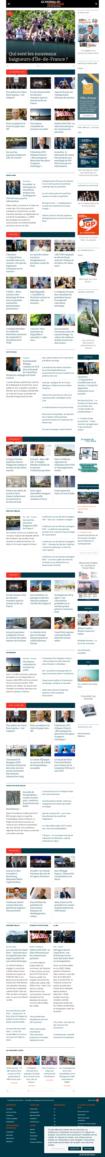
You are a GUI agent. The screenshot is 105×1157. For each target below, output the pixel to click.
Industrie (60, 947)
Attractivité (26, 658)
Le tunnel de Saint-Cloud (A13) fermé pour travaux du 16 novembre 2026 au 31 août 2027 (64, 765)
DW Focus (52, 4)
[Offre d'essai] (88, 96)
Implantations (10, 1122)
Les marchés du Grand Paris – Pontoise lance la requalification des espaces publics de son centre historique (17, 955)
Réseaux (33, 1132)
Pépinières (9, 1141)
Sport (28, 517)
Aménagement (14, 439)
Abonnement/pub (84, 733)
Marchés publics (13, 925)
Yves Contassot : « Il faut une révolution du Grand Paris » (49, 1072)
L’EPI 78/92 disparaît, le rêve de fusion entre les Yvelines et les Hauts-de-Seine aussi (64, 260)
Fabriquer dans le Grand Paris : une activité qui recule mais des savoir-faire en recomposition (63, 955)
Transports (13, 575)
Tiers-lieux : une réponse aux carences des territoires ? (64, 1025)
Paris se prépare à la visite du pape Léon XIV (15, 126)
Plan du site (91, 1100)
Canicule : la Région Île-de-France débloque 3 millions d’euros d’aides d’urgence (57, 385)
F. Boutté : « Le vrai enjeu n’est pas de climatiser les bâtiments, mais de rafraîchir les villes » (57, 838)
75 (54, 1109)
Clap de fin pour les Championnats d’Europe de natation (64, 95)
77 (54, 1112)
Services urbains (13, 511)
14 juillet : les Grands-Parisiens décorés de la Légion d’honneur (40, 874)
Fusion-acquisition (11, 1118)
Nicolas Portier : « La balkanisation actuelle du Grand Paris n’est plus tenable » (56, 206)
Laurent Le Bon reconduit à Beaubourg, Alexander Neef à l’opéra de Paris (14, 876)
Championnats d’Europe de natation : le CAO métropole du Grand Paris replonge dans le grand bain (58, 184)
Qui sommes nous (83, 1111)
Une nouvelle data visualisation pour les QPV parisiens (39, 1019)
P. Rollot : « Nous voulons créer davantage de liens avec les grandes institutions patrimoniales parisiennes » (15, 300)
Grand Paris (11, 175)
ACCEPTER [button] (74, 1148)
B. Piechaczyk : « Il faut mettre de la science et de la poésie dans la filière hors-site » (14, 1073)
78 (54, 1125)
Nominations (14, 851)
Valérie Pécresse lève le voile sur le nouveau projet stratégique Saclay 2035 (57, 398)
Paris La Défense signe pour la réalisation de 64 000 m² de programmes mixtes (64, 465)
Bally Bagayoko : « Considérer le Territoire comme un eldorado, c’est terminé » (40, 297)
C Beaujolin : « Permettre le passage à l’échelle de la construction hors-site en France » (32, 1075)
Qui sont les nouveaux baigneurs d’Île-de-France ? (16, 155)
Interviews (33, 1139)
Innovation (9, 1109)
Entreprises (11, 653)
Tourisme (34, 517)
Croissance (9, 1115)
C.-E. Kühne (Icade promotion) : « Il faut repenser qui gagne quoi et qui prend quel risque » (88, 424)
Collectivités (10, 1132)
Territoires (13, 234)
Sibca (80, 512)
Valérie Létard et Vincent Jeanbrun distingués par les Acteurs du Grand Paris (57, 218)
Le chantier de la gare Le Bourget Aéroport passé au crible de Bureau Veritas (39, 638)
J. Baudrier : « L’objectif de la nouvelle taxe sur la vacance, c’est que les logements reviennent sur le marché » (16, 263)
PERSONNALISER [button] (58, 1148)
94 (54, 1118)
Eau (10, 13)
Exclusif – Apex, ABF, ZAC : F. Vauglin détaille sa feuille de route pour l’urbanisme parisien (40, 465)
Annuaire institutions (36, 1142)
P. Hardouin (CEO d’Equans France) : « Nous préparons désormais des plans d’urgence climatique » (57, 661)
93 (54, 1115)
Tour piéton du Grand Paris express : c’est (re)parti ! (16, 95)
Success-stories (11, 1112)
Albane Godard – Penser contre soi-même (86, 631)
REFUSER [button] (88, 1148)
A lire (55, 925)
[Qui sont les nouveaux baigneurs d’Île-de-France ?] (40, 36)
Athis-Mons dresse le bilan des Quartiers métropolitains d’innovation (55, 693)
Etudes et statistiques (39, 925)
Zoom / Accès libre (16, 705)
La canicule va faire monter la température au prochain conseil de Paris (39, 260)
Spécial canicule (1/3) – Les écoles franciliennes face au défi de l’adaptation (56, 816)
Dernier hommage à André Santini (57, 429)
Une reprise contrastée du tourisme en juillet (39, 126)
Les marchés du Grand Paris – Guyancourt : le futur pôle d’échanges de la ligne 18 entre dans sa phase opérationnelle (16, 1016)
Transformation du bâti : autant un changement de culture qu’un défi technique (56, 804)
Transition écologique (15, 786)
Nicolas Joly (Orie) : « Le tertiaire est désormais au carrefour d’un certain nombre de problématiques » (87, 406)
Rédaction (81, 736)
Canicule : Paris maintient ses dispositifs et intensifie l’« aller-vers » (39, 334)
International (10, 1138)
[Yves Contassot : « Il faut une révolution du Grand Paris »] (49, 1060)
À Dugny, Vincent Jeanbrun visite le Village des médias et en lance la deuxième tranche (16, 465)
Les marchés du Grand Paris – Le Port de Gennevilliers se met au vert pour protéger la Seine (16, 1034)
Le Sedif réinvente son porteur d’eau (57, 407)
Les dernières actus (17, 72)
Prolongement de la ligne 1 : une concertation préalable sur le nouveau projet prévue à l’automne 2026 (63, 603)
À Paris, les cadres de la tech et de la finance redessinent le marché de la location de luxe (16, 496)
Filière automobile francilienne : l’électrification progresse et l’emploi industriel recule (39, 1034)
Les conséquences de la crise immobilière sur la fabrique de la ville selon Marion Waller (67, 1075)
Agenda (32, 1129)
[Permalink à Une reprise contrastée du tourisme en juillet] (13, 665)
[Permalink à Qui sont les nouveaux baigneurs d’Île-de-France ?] (13, 523)
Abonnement (81, 1115)
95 (54, 1122)
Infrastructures (34, 1122)
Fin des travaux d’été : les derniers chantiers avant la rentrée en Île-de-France (40, 98)
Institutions (11, 352)
